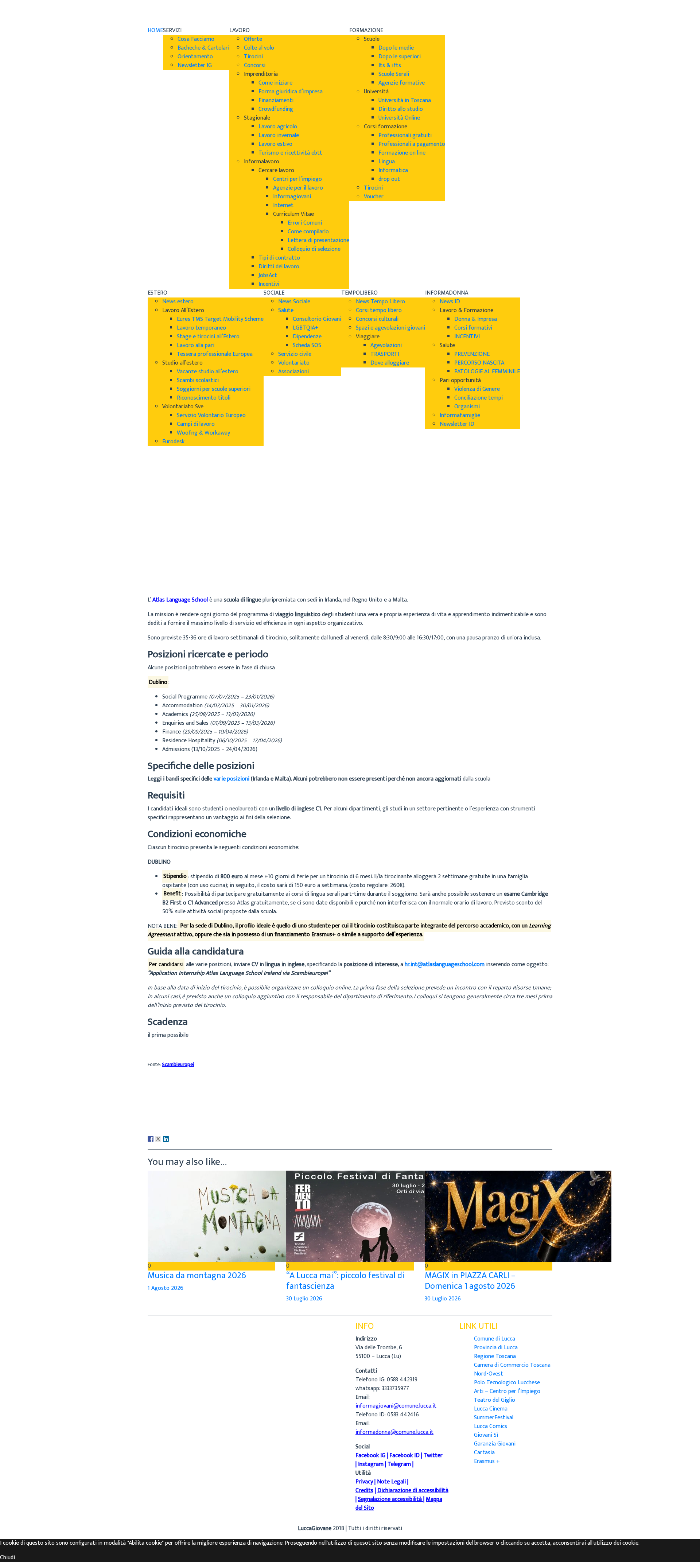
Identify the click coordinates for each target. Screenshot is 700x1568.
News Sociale (294, 302)
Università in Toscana (404, 100)
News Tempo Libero (380, 302)
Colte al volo (259, 48)
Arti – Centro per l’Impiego (507, 1391)
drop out (389, 179)
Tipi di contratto (279, 258)
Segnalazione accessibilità (390, 1499)
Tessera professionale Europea (215, 354)
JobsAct (267, 275)
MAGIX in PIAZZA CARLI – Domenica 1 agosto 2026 (470, 1280)
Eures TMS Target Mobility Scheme (220, 319)
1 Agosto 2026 (165, 1288)
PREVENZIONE (472, 354)
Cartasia (484, 1453)
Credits (364, 1490)
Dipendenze (307, 337)
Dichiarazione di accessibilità (412, 1490)
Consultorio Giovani (317, 319)
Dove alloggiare (389, 363)
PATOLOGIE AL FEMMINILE (487, 372)
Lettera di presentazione (318, 240)
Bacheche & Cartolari (203, 48)
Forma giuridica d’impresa (290, 92)
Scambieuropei (178, 1064)
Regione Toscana (495, 1356)
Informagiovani (292, 197)
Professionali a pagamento (411, 144)
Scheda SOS (307, 345)
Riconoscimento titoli (203, 398)
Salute (285, 310)
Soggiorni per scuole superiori (213, 389)
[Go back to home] (168, 13)
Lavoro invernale (278, 135)
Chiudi (7, 1558)
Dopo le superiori (399, 57)
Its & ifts (389, 65)
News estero (178, 302)
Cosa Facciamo (196, 39)
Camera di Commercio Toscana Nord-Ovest (512, 1369)
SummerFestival (493, 1418)
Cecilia (155, 562)
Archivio (157, 571)
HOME (155, 30)
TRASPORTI (384, 354)
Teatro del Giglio (494, 1400)
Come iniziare (275, 83)
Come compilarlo (308, 232)
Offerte (253, 39)
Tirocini (253, 57)
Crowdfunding (275, 109)
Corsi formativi (473, 328)
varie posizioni (231, 779)
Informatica (393, 170)
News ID (450, 302)
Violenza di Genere (477, 389)
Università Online (399, 118)
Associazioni (293, 372)
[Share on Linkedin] (166, 1139)
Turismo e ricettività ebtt (290, 153)
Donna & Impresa (475, 319)
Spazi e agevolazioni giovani (390, 328)
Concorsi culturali (377, 319)
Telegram (399, 1464)
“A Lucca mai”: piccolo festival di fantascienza (345, 1280)
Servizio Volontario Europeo (211, 415)
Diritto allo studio (400, 109)
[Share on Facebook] (150, 1139)
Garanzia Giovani (495, 1444)
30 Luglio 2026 (304, 1299)
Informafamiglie (460, 415)
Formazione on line (401, 153)
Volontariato (294, 363)
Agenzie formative (401, 83)
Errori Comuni (305, 223)
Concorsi (254, 65)
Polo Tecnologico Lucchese (507, 1383)
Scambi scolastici (198, 380)
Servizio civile (294, 354)
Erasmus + (487, 1461)
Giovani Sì (486, 1435)
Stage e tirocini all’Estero (208, 337)
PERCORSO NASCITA (479, 363)
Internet (283, 205)
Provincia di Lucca (496, 1348)
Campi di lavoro (196, 424)
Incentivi (268, 284)
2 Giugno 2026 (165, 579)
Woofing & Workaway (203, 433)
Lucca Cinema (491, 1409)
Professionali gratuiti (405, 135)
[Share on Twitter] (158, 1139)
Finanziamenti (275, 100)
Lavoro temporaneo (201, 328)
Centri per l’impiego (297, 179)
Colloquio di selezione (314, 249)
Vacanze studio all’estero (207, 372)
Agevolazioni (386, 345)
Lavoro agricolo (277, 127)
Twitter (433, 1455)
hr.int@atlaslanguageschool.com (445, 964)
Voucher (374, 197)
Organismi (467, 407)
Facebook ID (404, 1455)
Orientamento (195, 57)
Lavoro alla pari (195, 345)
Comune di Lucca (494, 1339)
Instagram (371, 1464)
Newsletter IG (195, 65)
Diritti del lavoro (278, 267)
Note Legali (391, 1482)
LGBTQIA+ (306, 328)
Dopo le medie (396, 48)
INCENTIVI (467, 337)
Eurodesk (173, 442)
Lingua (386, 162)
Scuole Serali (393, 74)
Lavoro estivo (275, 144)
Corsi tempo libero (379, 310)
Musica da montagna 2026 (197, 1275)
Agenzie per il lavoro (298, 188)
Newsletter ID (457, 424)
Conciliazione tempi (478, 398)
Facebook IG (370, 1455)
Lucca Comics (490, 1426)
